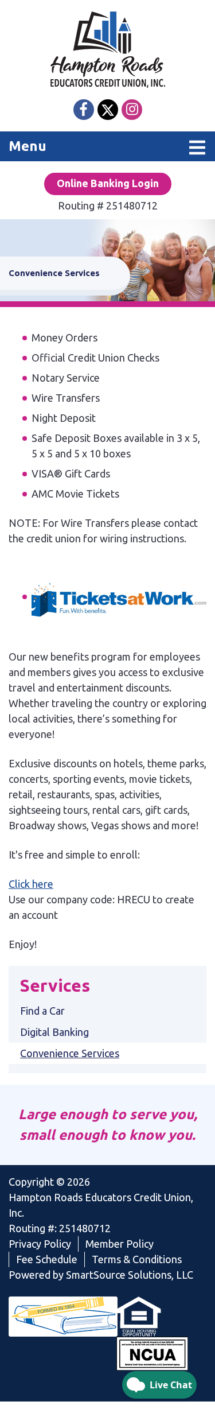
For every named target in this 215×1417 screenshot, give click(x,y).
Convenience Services (69, 1053)
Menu (87, 146)
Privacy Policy (40, 1243)
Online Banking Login (108, 183)
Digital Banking (54, 1032)
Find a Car (42, 1010)
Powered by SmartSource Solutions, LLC (101, 1274)
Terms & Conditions (137, 1259)
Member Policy (119, 1243)
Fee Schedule (46, 1259)
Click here (31, 884)
